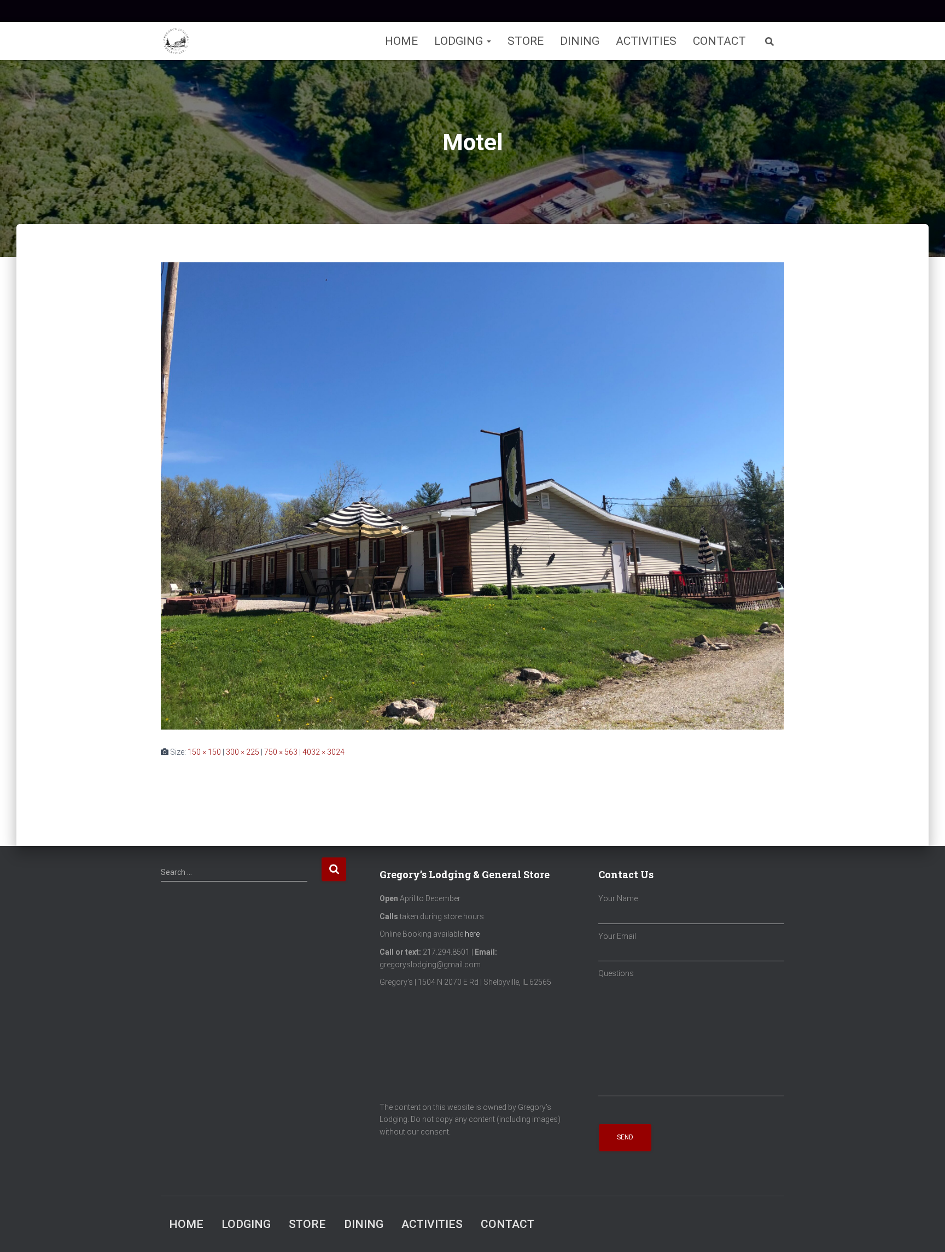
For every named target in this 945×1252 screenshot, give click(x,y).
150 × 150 (204, 752)
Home (401, 41)
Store (526, 41)
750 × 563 (281, 752)
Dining (579, 41)
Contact (719, 41)
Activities (646, 41)
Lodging (460, 41)
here (472, 934)
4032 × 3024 (323, 752)
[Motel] (472, 495)
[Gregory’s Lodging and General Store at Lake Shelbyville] (176, 41)
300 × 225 (242, 752)
